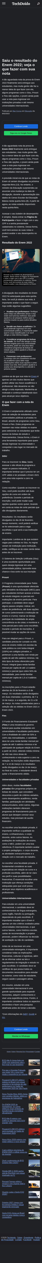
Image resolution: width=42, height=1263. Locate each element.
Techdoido (11, 1238)
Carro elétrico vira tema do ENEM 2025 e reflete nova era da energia (14, 1152)
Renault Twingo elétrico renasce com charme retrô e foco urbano (13, 1184)
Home (9, 1051)
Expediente (28, 1238)
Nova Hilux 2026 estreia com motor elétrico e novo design (14, 1141)
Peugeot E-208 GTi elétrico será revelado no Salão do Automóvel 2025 (13, 1131)
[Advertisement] (21, 33)
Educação (28, 111)
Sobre (14, 1051)
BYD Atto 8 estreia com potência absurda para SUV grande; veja (13, 1121)
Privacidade (30, 1051)
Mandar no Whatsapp (21, 1036)
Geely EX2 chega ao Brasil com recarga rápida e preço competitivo (13, 1215)
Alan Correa (17, 111)
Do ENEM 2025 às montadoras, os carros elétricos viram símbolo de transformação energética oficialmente (13, 1109)
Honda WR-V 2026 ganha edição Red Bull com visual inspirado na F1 (13, 1173)
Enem (34, 376)
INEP (25, 1014)
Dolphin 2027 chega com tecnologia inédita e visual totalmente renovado (13, 1205)
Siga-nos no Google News (21, 133)
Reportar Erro (21, 1051)
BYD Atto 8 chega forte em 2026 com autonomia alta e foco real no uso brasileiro (13, 1062)
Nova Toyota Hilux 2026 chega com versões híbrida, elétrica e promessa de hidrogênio (15, 1096)
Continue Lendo (21, 126)
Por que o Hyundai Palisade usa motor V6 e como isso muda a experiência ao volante (15, 1072)
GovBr (32, 1014)
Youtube (36, 1240)
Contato (37, 1051)
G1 (3, 1017)
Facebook (27, 1240)
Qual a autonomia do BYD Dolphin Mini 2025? (13, 1162)
